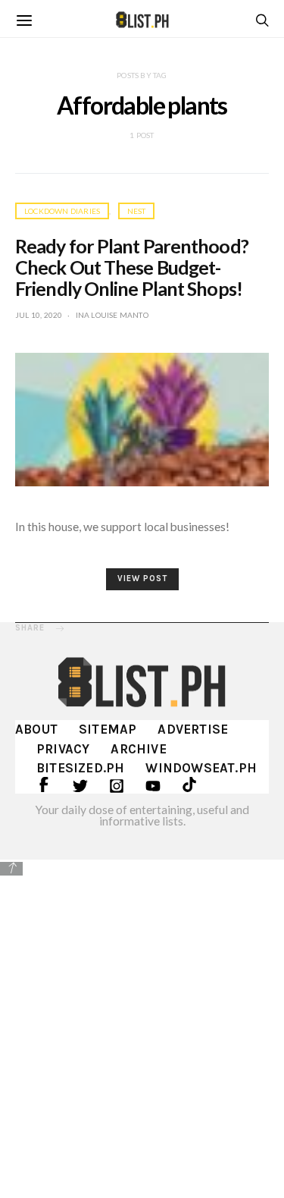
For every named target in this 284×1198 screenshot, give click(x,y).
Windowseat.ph (201, 767)
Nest (136, 210)
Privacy (62, 748)
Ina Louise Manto (112, 314)
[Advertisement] (142, 1027)
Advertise (193, 729)
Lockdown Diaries (62, 210)
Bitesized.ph (80, 767)
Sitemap (107, 729)
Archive (138, 748)
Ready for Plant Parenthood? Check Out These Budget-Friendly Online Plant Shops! (131, 267)
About (36, 729)
